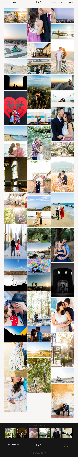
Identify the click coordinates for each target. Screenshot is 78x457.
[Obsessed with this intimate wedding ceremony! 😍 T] (10, 433)
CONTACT (71, 2)
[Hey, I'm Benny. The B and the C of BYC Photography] (56, 433)
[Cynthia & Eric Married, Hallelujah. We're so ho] (44, 433)
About (14, 2)
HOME (6, 2)
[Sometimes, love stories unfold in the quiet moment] (67, 433)
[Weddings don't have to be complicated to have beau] (22, 433)
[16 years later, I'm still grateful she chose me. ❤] (33, 433)
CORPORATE (53, 2)
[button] (15, 15)
